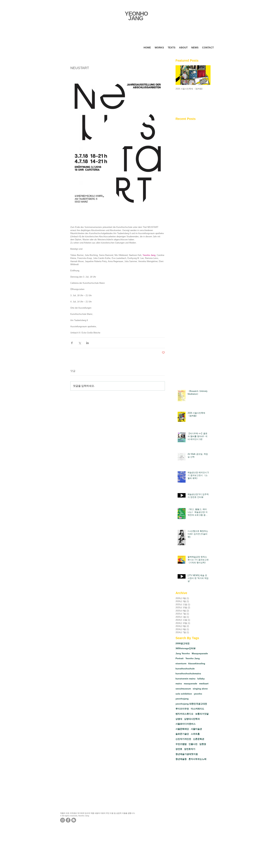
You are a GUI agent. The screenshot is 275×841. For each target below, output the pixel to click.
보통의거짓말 (202, 714)
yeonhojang (182, 698)
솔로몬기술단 (182, 734)
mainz (179, 683)
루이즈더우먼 (182, 708)
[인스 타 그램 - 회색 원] (62, 820)
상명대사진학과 (192, 719)
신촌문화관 (198, 739)
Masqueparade (200, 653)
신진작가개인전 (183, 739)
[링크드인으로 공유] (87, 342)
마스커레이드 (197, 708)
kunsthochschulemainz (188, 673)
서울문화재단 (182, 729)
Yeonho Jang (192, 658)
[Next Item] (205, 75)
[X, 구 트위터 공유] (79, 342)
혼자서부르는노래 (197, 759)
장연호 (179, 749)
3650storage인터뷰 (186, 648)
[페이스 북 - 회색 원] (68, 820)
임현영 (202, 744)
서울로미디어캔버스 (186, 724)
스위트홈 (195, 734)
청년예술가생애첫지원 (187, 754)
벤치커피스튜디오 (184, 714)
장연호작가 (189, 749)
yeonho (198, 693)
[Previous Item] (180, 75)
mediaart (203, 683)
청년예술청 (181, 759)
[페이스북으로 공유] (71, 342)
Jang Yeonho (183, 653)
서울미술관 (196, 729)
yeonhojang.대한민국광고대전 (191, 703)
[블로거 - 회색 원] (73, 820)
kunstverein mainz (185, 678)
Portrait (179, 658)
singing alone (200, 688)
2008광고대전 (183, 643)
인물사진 (193, 744)
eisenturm (181, 663)
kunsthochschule (185, 668)
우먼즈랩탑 (181, 744)
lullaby (201, 678)
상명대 (179, 719)
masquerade (190, 683)
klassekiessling (196, 663)
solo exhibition (184, 693)
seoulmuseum (183, 688)
